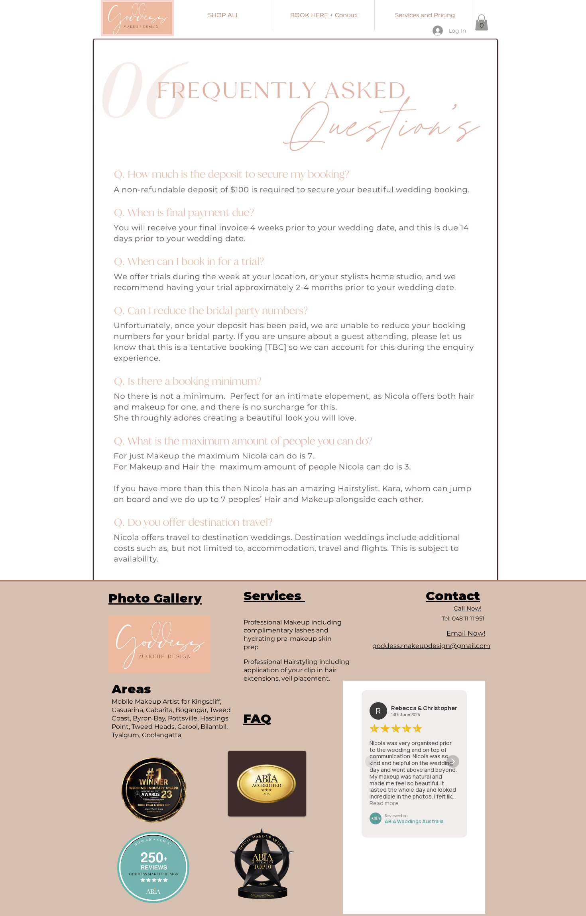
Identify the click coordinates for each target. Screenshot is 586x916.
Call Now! (468, 608)
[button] (481, 22)
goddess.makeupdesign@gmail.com (431, 646)
